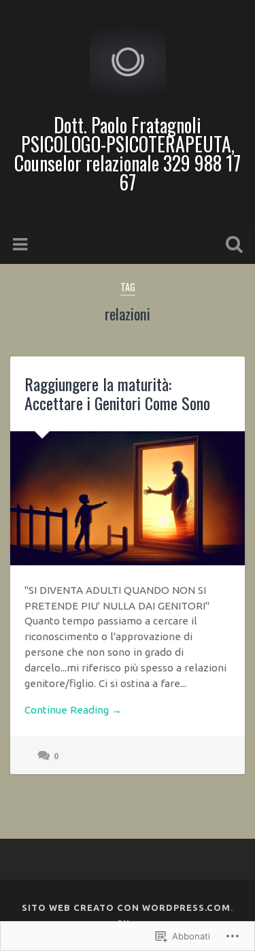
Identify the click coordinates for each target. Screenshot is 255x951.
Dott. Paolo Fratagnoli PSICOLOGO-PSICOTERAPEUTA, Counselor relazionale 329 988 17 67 (127, 153)
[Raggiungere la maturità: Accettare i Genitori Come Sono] (127, 498)
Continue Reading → (73, 710)
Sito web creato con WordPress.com (126, 907)
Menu (22, 245)
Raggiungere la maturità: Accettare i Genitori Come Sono (117, 393)
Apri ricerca (231, 246)
